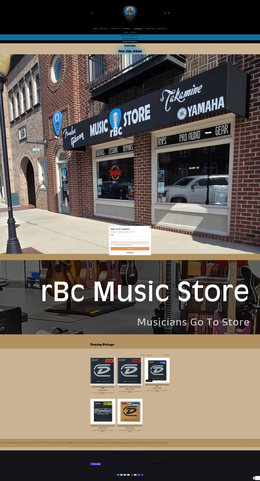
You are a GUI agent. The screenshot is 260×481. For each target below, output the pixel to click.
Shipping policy (147, 477)
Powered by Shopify (108, 477)
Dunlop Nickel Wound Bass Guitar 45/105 (130, 387)
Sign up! (130, 248)
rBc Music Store (99, 477)
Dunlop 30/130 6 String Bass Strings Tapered (103, 426)
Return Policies (134, 457)
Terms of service (137, 477)
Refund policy (119, 477)
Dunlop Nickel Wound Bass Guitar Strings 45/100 (103, 387)
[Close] (150, 227)
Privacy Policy (145, 457)
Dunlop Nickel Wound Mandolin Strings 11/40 (130, 426)
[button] (92, 13)
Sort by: (142, 355)
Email (112, 234)
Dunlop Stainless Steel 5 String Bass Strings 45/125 (157, 385)
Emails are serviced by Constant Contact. (123, 244)
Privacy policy (127, 477)
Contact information (158, 477)
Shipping (125, 457)
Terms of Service (115, 457)
